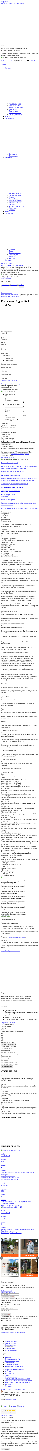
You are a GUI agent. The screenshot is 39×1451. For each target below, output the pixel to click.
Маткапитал (10, 457)
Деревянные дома (15, 104)
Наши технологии (15, 195)
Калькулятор (13, 208)
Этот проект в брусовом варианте (12, 384)
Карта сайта (9, 1384)
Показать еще (6, 444)
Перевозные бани (15, 113)
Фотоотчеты (13, 154)
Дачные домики (10, 1345)
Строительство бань (11, 1364)
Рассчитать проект (7, 3)
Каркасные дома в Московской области (18, 1380)
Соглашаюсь (5, 1449)
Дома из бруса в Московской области (17, 1379)
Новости (12, 249)
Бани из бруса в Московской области (17, 1382)
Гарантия (12, 210)
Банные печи (9, 1362)
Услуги (7, 116)
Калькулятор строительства (14, 1366)
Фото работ (9, 1371)
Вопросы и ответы (15, 201)
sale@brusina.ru (6, 278)
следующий (15, 296)
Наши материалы (15, 193)
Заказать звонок (18, 3)
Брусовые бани (10, 1348)
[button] (1, 1258)
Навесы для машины (16, 114)
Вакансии (12, 256)
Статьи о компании (11, 1377)
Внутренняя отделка (12, 1361)
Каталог (4, 295)
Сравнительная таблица (9, 380)
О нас (11, 251)
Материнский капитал (16, 206)
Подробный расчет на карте (10, 951)
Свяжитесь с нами (19, 1389)
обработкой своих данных (20, 454)
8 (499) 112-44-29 (7, 60)
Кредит (3, 457)
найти (22, 287)
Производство (13, 254)
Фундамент (9, 1357)
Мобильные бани (11, 1350)
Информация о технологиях (14, 1370)
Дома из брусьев (10, 1343)
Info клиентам (9, 1373)
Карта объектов (14, 199)
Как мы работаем (14, 253)
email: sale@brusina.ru (8, 1292)
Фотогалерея (13, 156)
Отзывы (11, 197)
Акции (7, 211)
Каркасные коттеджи (16, 107)
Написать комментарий (9, 1044)
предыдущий (5, 296)
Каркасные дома (14, 105)
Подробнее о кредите (8, 1023)
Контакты (32, 60)
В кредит (12, 204)
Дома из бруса (13, 109)
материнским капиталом (17, 937)
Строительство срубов (12, 1359)
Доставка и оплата (15, 202)
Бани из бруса (13, 111)
